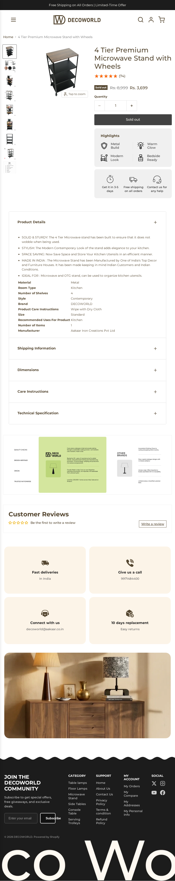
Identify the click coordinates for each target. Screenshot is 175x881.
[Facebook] (162, 793)
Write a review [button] (152, 524)
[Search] (141, 20)
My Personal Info (133, 813)
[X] (154, 784)
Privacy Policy (101, 802)
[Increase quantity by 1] (132, 105)
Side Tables (77, 804)
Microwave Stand (76, 796)
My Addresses (132, 803)
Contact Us (104, 794)
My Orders (132, 786)
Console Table (74, 811)
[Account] (151, 20)
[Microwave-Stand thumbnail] (9, 51)
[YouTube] (154, 793)
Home (100, 783)
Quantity (100, 96)
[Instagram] (162, 784)
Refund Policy (101, 821)
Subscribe (50, 818)
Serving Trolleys (74, 821)
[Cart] (161, 20)
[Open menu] (13, 20)
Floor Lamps (77, 788)
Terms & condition (103, 811)
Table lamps (77, 783)
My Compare (131, 794)
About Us (103, 788)
